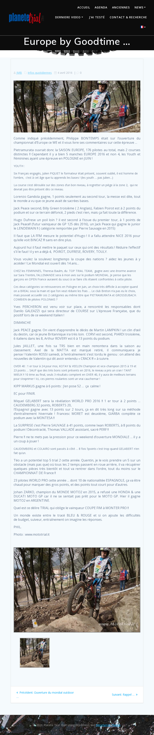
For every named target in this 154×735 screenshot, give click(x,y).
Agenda (101, 7)
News (139, 7)
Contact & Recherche (128, 17)
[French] (143, 27)
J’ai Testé (97, 17)
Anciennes (121, 7)
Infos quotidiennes (40, 73)
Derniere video (68, 17)
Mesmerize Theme (108, 725)
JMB (19, 73)
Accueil (83, 7)
